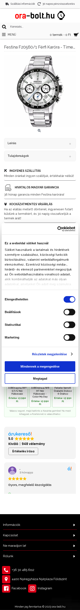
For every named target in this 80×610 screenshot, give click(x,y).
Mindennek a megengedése (40, 366)
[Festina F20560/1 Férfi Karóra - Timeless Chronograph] (40, 91)
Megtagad (40, 378)
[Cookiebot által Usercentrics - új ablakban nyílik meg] (57, 229)
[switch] (69, 312)
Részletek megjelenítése (49, 354)
